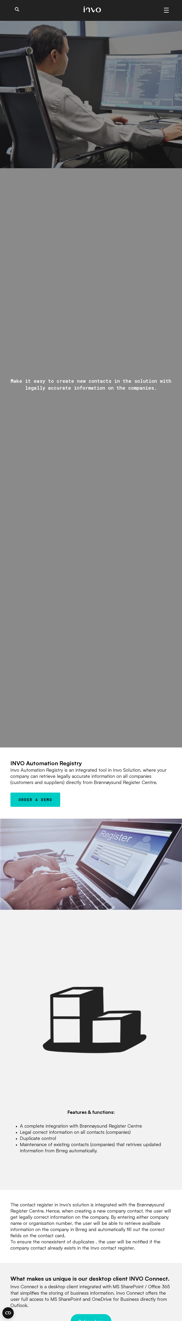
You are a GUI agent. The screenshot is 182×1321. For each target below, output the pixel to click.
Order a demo (35, 799)
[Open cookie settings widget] (8, 1313)
